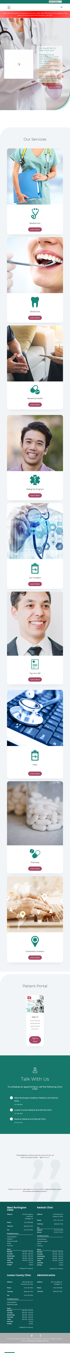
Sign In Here (35, 1040)
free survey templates (38, 1189)
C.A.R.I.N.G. (48, 36)
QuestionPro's (18, 1189)
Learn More (35, 229)
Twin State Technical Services (38, 1341)
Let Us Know (55, 83)
